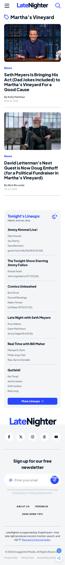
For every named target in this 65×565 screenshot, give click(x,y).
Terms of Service (38, 492)
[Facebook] (9, 437)
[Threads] (44, 437)
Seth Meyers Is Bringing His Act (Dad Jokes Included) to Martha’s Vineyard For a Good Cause (32, 82)
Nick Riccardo (16, 185)
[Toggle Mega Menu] (7, 5)
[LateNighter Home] (32, 6)
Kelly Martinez (16, 96)
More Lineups (30, 401)
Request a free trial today (36, 539)
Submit (54, 477)
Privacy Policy (19, 492)
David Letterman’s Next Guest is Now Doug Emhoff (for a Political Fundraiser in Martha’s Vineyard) (31, 170)
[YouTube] (56, 437)
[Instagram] (32, 437)
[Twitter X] (21, 437)
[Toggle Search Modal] (58, 5)
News (8, 68)
